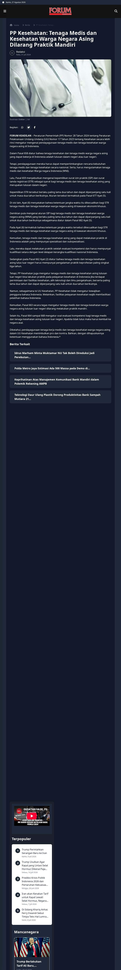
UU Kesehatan (46, 291)
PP (61, 135)
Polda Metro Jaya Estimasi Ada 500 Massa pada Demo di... (52, 368)
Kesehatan (90, 139)
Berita (27, 25)
